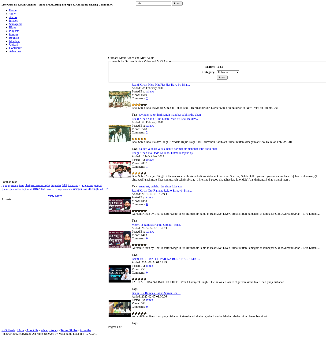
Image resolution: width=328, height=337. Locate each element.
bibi (52, 185)
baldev (143, 148)
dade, (168, 186)
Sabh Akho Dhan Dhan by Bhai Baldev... (173, 118)
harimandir (163, 114)
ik (23, 189)
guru (11, 189)
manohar (176, 114)
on (64, 189)
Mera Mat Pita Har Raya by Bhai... (169, 84)
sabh (185, 114)
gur (82, 185)
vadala (162, 148)
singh (95, 188)
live (43, 189)
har (19, 189)
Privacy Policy (49, 330)
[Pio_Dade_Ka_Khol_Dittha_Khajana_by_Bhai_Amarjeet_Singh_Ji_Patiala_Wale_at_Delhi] (120, 177)
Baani (135, 258)
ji (25, 188)
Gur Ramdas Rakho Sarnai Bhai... (160, 293)
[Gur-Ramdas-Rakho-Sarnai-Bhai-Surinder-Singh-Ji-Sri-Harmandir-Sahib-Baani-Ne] (120, 315)
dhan (198, 114)
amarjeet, (144, 186)
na (56, 189)
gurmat (5, 189)
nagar (60, 189)
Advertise (85, 330)
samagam (78, 189)
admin (149, 197)
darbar (58, 185)
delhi (64, 185)
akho (191, 114)
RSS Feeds (8, 330)
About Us (32, 330)
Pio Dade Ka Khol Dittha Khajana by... (171, 153)
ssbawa (150, 91)
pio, (162, 186)
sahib (69, 189)
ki (31, 189)
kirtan (36, 189)
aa (6, 185)
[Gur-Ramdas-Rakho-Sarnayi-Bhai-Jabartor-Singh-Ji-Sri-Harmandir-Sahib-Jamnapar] (120, 213)
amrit (13, 185)
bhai (27, 185)
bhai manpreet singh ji (40, 185)
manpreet (50, 189)
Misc (135, 224)
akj (9, 185)
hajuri (153, 114)
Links (20, 330)
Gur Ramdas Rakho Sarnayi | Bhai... (170, 190)
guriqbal (98, 185)
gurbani (89, 185)
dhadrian (72, 185)
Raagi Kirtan (139, 84)
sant (85, 189)
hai (16, 189)
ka (28, 189)
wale (101, 189)
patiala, (155, 186)
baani (21, 185)
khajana (177, 186)
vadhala (152, 148)
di (77, 185)
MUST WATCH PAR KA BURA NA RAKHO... (170, 258)
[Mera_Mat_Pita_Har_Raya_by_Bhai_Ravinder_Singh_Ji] (120, 107)
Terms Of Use (69, 330)
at (17, 185)
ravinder (144, 114)
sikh (89, 189)
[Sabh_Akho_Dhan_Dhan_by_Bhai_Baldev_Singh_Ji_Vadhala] (120, 141)
